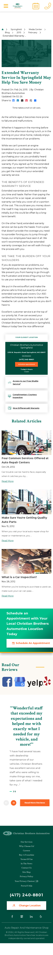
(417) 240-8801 (26, 359)
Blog (7, 32)
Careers (26, 850)
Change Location (29, 905)
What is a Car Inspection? (19, 577)
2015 (19, 32)
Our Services (26, 842)
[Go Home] (3, 29)
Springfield (16, 29)
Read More (8, 481)
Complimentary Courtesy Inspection (25, 396)
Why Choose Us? (26, 846)
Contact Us (26, 867)
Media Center (35, 29)
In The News (26, 863)
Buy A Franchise (26, 855)
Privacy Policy (26, 876)
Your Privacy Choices (24, 881)
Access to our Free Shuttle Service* (25, 382)
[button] (6, 6)
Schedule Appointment (26, 364)
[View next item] (13, 803)
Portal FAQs (26, 885)
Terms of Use (26, 859)
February (32, 32)
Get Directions (26, 355)
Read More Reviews (35, 803)
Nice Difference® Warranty (26, 408)
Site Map (26, 872)
